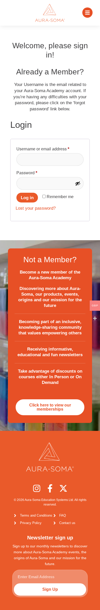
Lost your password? (36, 208)
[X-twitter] (63, 488)
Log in (27, 197)
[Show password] (78, 183)
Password (35, 172)
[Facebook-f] (50, 488)
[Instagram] (37, 488)
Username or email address (50, 148)
